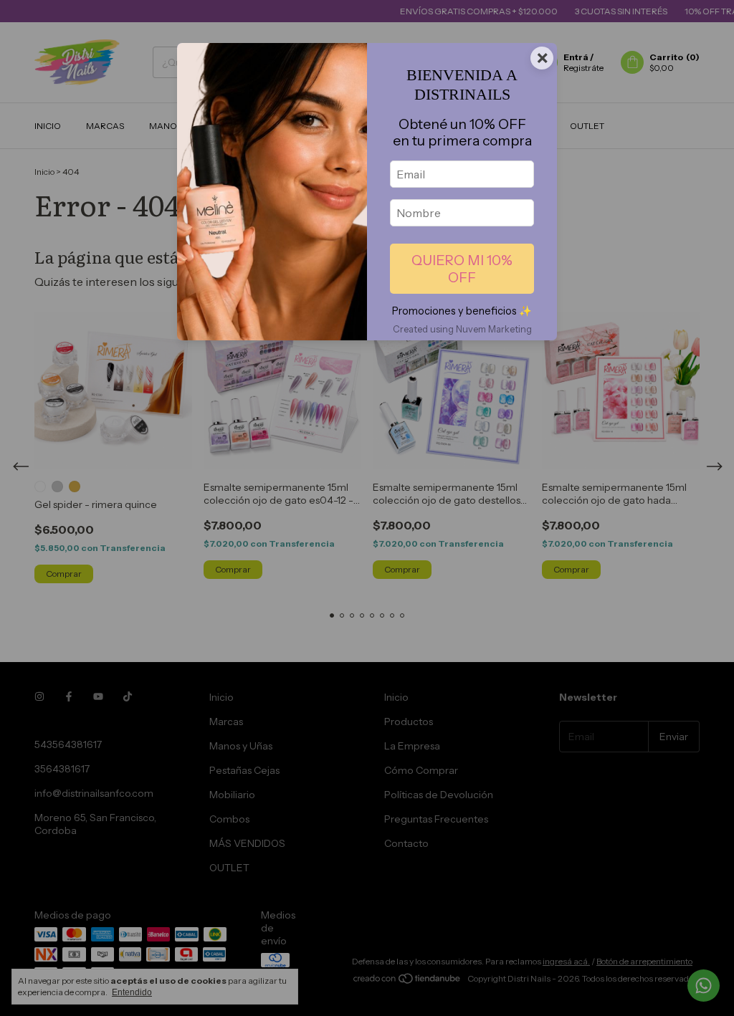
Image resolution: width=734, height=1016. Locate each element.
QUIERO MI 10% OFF (462, 268)
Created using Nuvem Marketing (462, 329)
